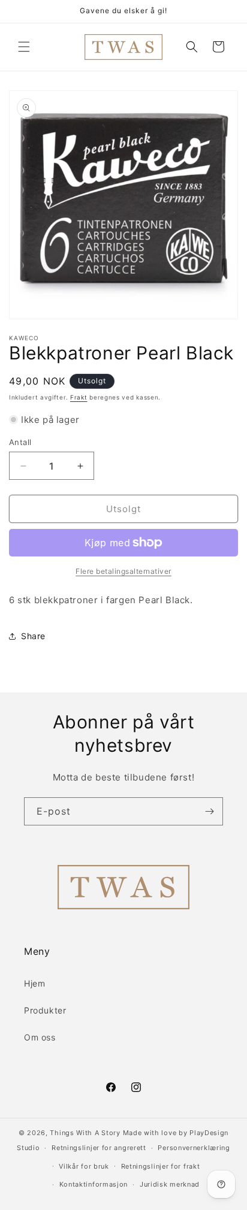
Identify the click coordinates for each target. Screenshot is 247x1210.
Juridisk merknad (170, 1184)
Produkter (45, 1010)
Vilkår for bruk (84, 1166)
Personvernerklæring (194, 1148)
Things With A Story (85, 1133)
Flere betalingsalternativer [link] (123, 571)
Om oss (40, 1037)
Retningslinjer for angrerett (99, 1148)
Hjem (34, 983)
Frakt (79, 397)
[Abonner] (209, 811)
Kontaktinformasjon (93, 1184)
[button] (24, 47)
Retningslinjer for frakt (160, 1166)
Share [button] (33, 636)
